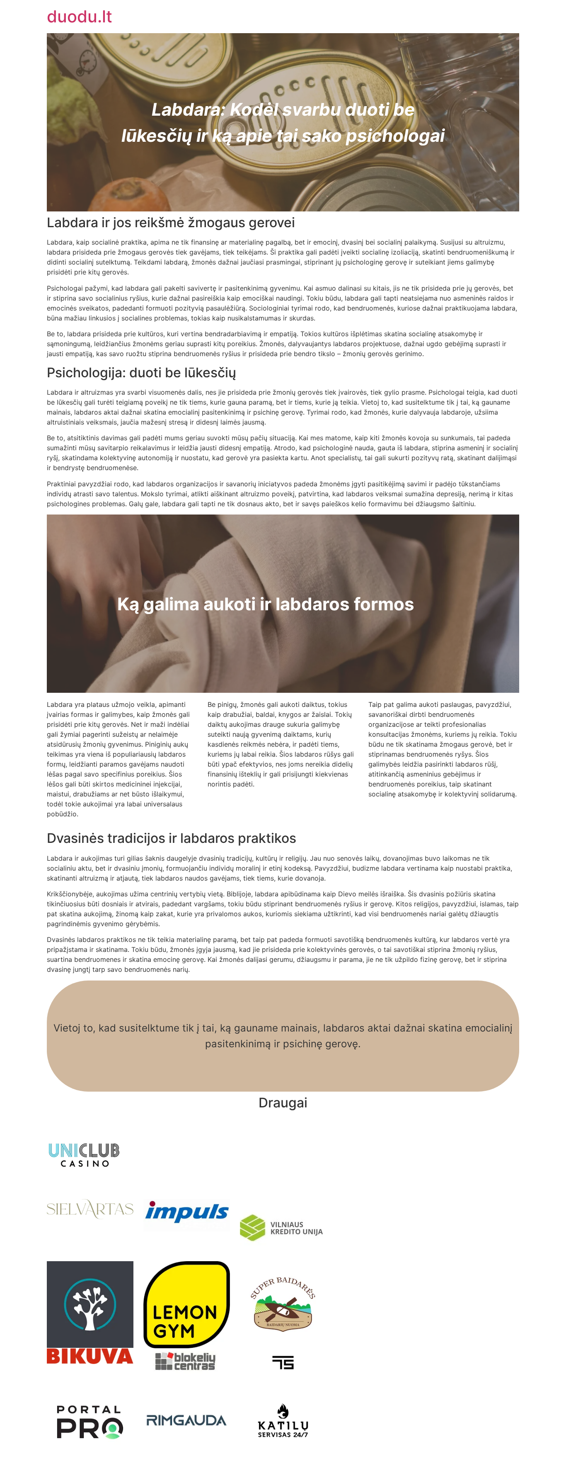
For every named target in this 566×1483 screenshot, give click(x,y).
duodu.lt (79, 16)
